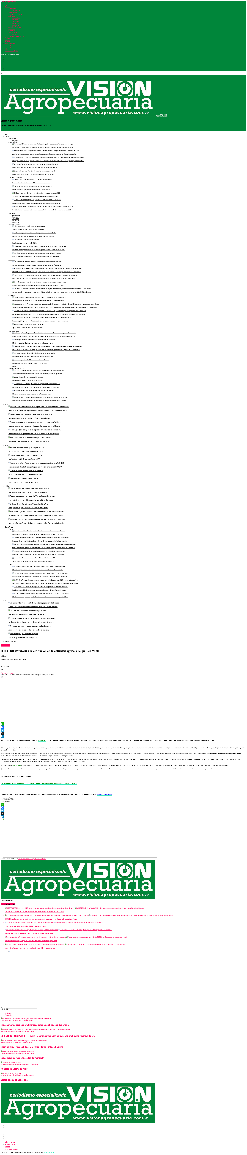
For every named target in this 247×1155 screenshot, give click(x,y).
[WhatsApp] (123, 724)
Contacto (7, 1146)
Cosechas (25, 859)
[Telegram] (123, 730)
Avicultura (15, 21)
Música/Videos (10, 43)
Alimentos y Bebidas (15, 14)
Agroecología (12, 12)
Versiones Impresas (10, 1144)
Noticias (7, 7)
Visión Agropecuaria (7, 673)
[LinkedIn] (123, 736)
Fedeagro (32, 859)
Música (10, 45)
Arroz (20, 859)
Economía (11, 29)
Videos (10, 47)
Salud (6, 49)
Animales (11, 16)
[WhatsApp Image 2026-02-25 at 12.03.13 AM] (22, 1008)
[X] (123, 733)
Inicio (6, 5)
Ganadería (11, 31)
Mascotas (15, 23)
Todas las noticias (10, 1142)
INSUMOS (38, 859)
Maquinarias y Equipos (16, 36)
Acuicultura (16, 18)
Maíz (44, 859)
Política (7, 38)
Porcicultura (16, 25)
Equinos (15, 20)
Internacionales (13, 32)
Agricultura (12, 9)
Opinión (7, 42)
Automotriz (16, 10)
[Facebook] (123, 727)
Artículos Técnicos (14, 27)
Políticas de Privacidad (11, 1149)
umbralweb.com (49, 1152)
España (14, 34)
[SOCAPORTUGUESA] (80, 857)
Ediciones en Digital (11, 51)
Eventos (7, 40)
